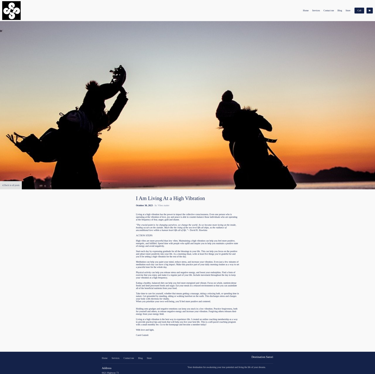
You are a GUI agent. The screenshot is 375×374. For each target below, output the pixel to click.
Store (348, 10)
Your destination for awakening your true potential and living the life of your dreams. (227, 367)
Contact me (328, 10)
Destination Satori (262, 356)
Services (316, 10)
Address (106, 368)
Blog (340, 10)
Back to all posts (11, 185)
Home (306, 10)
